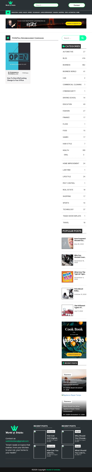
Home (14, 38)
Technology (36, 12)
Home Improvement (46, 12)
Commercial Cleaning (74, 85)
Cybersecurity (74, 91)
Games (20, 12)
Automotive (72, 12)
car (74, 78)
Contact (77, 5)
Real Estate (74, 190)
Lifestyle (74, 177)
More (77, 12)
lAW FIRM (74, 170)
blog (74, 58)
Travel (74, 223)
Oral (74, 155)
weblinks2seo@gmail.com (17, 441)
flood (74, 124)
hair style (74, 144)
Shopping (61, 12)
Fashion (55, 12)
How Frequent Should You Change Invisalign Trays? (80, 240)
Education (15, 12)
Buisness (74, 65)
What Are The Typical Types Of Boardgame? (80, 273)
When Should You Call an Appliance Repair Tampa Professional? (71, 409)
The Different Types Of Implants (79, 307)
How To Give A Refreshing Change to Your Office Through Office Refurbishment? (16, 79)
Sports (30, 12)
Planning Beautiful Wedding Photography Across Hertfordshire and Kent (72, 382)
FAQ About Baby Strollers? (78, 290)
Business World (74, 71)
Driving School (74, 98)
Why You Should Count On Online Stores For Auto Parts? (79, 256)
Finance (74, 117)
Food (66, 12)
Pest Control (74, 183)
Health (25, 12)
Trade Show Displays (74, 216)
